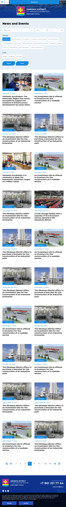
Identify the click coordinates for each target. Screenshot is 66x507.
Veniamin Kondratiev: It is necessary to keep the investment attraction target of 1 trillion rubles (16, 178)
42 (45, 464)
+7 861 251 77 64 (52, 483)
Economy (17, 43)
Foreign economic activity (38, 39)
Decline (26, 503)
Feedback (34, 2)
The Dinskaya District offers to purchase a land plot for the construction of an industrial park (49, 140)
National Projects (24, 47)
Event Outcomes (8, 43)
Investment (6, 39)
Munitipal (19, 56)
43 (50, 464)
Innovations (25, 39)
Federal (5, 56)
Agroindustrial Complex (41, 43)
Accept (9, 503)
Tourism (5, 47)
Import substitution (37, 47)
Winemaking (13, 47)
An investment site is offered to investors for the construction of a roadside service (48, 99)
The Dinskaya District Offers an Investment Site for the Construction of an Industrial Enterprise (16, 140)
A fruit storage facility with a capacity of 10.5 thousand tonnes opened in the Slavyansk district (48, 217)
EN (61, 2)
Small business (16, 39)
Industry (52, 43)
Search (9, 63)
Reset (22, 63)
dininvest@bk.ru (58, 486)
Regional (11, 56)
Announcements (53, 39)
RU (64, 2)
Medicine (59, 43)
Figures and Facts (27, 43)
